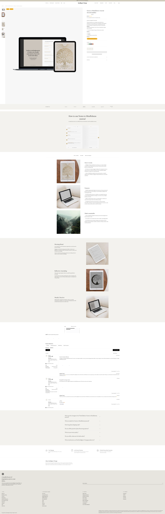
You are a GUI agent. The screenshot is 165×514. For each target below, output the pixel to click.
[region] (54, 338)
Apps (43, 500)
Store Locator (44, 505)
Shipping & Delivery (86, 494)
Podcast (43, 503)
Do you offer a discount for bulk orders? (75, 436)
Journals (3, 496)
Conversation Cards (5, 500)
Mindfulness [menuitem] (60, 345)
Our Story (43, 493)
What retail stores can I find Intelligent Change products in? (80, 440)
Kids (2, 504)
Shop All (3, 493)
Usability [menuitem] (47, 345)
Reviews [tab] (47, 347)
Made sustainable (88, 155)
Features (95, 20)
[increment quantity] (92, 49)
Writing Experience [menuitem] (54, 345)
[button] (97, 52)
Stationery (3, 501)
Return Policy (85, 497)
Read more (88, 26)
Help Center (84, 493)
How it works (76, 155)
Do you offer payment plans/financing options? (77, 428)
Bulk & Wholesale (85, 500)
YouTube (124, 497)
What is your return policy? (71, 432)
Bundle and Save (4, 494)
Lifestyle (3, 503)
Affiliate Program (44, 497)
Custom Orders (85, 501)
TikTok (124, 494)
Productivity (4, 497)
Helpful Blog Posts (45, 496)
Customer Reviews (45, 494)
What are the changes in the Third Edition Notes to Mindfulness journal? (81, 416)
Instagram (124, 493)
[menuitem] (61, 3)
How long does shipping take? (72, 425)
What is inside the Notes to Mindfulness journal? (77, 421)
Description (89, 20)
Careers (43, 504)
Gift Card (3, 505)
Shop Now (86, 0)
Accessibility (84, 503)
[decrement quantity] (88, 49)
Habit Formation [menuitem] (66, 345)
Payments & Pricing (86, 496)
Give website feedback (86, 504)
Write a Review (116, 350)
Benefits (92, 20)
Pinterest (124, 496)
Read (43, 501)
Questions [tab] (51, 347)
